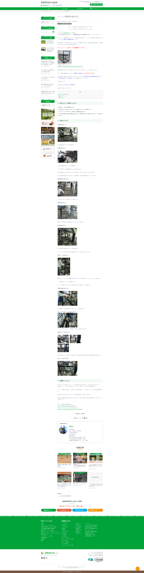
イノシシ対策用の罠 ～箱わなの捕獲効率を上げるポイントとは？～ (95, 466)
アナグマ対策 (64, 534)
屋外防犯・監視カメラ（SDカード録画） (49, 526)
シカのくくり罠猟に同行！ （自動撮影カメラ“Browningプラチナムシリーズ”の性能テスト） (64, 485)
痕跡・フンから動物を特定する (91, 528)
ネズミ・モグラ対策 (65, 542)
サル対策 (63, 528)
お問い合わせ (78, 532)
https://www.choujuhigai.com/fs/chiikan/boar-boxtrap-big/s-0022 (70, 66)
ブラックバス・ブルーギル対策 (67, 545)
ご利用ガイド (78, 523)
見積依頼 (77, 531)
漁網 (42, 540)
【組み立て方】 (61, 95)
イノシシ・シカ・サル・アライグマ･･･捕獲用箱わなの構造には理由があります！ (96, 485)
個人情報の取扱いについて (90, 535)
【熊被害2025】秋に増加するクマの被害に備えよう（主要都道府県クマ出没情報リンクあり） (48, 63)
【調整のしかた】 (61, 97)
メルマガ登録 (64, 8)
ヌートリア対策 (64, 540)
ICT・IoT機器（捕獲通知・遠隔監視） (48, 528)
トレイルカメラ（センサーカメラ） (48, 525)
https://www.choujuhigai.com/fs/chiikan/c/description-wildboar (70, 409)
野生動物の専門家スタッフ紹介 (91, 526)
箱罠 (64, 23)
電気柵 (42, 523)
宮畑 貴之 (71, 426)
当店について (78, 525)
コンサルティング (88, 529)
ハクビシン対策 (64, 531)
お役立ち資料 (79, 8)
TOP (49, 8)
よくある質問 (78, 526)
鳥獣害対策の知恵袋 (49, 2)
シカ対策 (63, 525)
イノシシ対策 (60, 23)
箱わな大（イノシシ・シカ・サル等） (48, 531)
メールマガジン (88, 523)
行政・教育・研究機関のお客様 (91, 531)
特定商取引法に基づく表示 (90, 534)
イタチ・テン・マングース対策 (67, 539)
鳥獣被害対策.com (66, 32)
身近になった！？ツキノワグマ (79, 483)
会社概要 (77, 528)
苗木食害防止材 (44, 537)
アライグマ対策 (64, 526)
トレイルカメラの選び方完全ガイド (92, 525)
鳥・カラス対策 (64, 543)
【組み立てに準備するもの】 (63, 94)
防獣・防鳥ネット (44, 534)
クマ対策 (63, 529)
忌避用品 (42, 539)
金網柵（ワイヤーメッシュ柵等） (47, 529)
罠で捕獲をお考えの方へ (89, 532)
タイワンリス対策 (64, 537)
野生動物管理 (69, 23)
